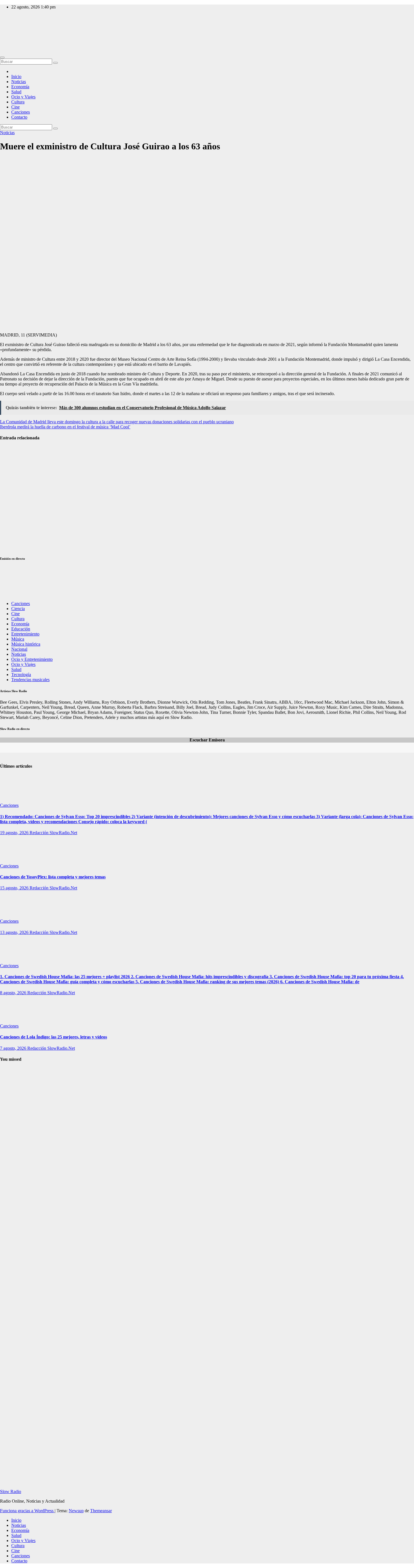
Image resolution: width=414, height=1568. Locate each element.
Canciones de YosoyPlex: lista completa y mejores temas (53, 876)
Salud (16, 91)
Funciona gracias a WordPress (27, 1510)
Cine (15, 107)
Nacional (19, 649)
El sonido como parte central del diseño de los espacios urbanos (12, 498)
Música (17, 639)
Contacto (19, 117)
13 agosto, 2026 (15, 932)
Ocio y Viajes (23, 96)
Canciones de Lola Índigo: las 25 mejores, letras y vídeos (53, 1037)
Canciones (20, 112)
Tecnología (21, 674)
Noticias (18, 81)
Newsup (76, 1510)
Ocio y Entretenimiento (32, 659)
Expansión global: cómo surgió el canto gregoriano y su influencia (14, 1328)
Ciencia (18, 608)
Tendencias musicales (30, 679)
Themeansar (101, 1510)
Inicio (16, 76)
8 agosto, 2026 (13, 992)
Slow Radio (10, 31)
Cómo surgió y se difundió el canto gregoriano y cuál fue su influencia (14, 1099)
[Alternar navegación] (2, 57)
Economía (20, 86)
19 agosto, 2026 (15, 832)
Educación (20, 628)
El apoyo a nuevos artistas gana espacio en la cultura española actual (14, 461)
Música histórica (25, 644)
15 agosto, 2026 (15, 887)
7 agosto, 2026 (13, 1048)
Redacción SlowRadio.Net (53, 832)
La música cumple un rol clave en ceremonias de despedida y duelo (13, 534)
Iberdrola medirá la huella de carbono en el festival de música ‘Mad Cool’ (65, 426)
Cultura (18, 101)
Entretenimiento (25, 634)
